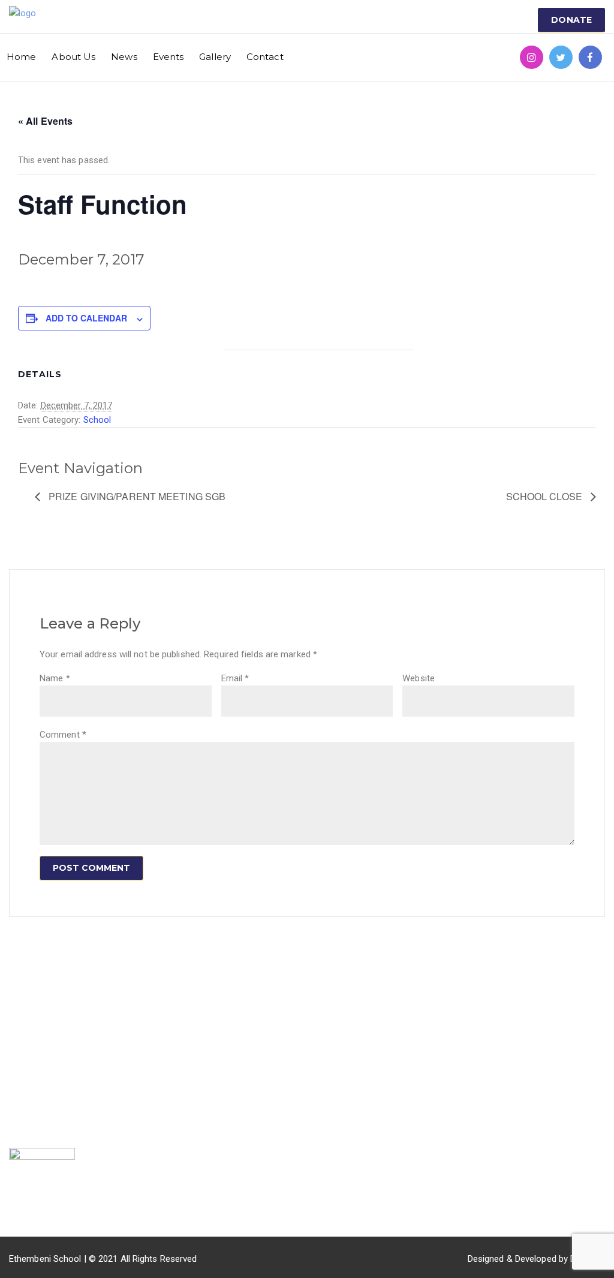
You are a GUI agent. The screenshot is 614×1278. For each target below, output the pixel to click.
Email (235, 678)
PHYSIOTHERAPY (248, 1080)
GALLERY (130, 1084)
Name (55, 678)
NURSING (232, 1099)
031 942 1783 (460, 1008)
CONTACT (132, 1103)
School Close (545, 496)
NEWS (124, 1047)
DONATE (571, 19)
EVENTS (128, 1066)
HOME (124, 1010)
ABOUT (126, 1029)
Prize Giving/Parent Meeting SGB (135, 496)
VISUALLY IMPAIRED (253, 1010)
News (124, 56)
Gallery (215, 56)
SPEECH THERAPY (250, 1029)
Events (168, 56)
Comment (63, 734)
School (97, 419)
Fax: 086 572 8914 (469, 1045)
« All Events (45, 121)
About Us (73, 56)
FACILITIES (239, 984)
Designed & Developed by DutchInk (536, 1258)
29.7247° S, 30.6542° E (478, 1064)
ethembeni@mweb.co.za (483, 1026)
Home (21, 56)
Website (418, 678)
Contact (265, 56)
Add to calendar (86, 318)
